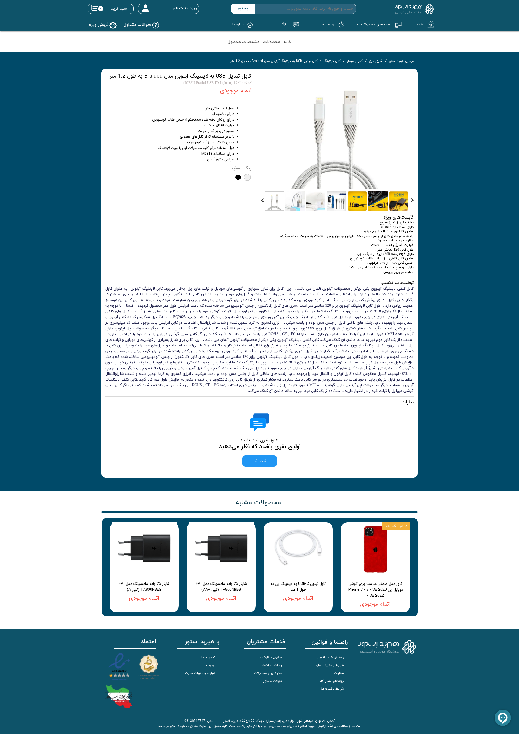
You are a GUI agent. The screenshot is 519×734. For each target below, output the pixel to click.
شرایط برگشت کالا (332, 688)
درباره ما (210, 665)
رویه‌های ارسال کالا (332, 680)
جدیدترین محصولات (268, 673)
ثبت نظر (259, 461)
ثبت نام (179, 8)
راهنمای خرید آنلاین (330, 657)
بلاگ (283, 24)
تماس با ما (208, 657)
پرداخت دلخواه (272, 665)
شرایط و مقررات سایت (329, 665)
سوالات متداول (272, 680)
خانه (420, 24)
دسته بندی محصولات (376, 24)
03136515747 (194, 720)
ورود (193, 8)
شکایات (339, 673)
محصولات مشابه (258, 502)
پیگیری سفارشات (271, 657)
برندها (331, 24)
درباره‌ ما (238, 24)
